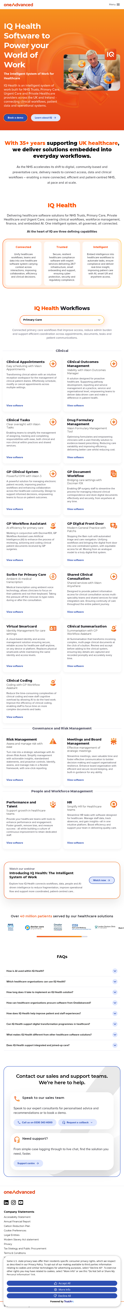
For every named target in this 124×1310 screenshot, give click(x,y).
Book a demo (15, 117)
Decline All (64, 1296)
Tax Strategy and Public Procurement (25, 1248)
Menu (112, 4)
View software (14, 405)
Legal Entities (11, 1235)
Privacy (8, 1244)
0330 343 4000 (37, 1122)
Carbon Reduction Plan (17, 1226)
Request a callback (78, 1122)
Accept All (64, 1283)
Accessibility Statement (17, 1217)
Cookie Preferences (15, 1230)
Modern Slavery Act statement (21, 1239)
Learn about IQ (43, 117)
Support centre (26, 1163)
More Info (64, 1289)
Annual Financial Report (17, 1221)
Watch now (99, 880)
